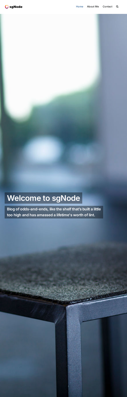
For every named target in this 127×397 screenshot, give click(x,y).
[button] (117, 6)
